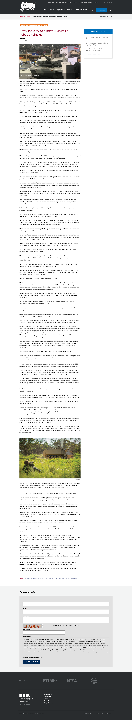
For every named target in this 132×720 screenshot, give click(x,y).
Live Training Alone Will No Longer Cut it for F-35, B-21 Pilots (98, 50)
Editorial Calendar (67, 2)
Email (110, 17)
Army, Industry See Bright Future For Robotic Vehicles (50, 17)
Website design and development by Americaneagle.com (31, 713)
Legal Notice (27, 636)
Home (21, 17)
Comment (26, 616)
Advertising (47, 697)
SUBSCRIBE (101, 10)
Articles (28, 17)
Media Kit (58, 2)
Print (104, 17)
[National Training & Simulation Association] (72, 680)
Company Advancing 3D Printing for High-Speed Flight (97, 44)
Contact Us (51, 2)
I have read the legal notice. (33, 657)
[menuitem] (45, 10)
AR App (81, 2)
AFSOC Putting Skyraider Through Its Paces (97, 38)
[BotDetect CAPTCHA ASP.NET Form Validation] (32, 626)
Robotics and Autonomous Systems (42, 579)
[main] (66, 346)
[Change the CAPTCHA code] (42, 625)
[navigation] (66, 10)
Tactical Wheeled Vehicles (62, 579)
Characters (27, 629)
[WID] (94, 680)
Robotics (28, 579)
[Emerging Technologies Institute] (50, 680)
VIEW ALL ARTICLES (93, 55)
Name (25, 601)
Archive (46, 699)
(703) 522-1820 (25, 701)
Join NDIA (96, 2)
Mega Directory (88, 2)
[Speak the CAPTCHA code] (42, 627)
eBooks (75, 2)
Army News (73, 579)
